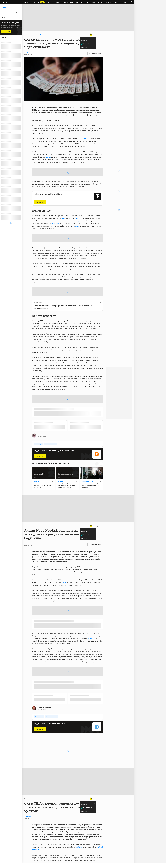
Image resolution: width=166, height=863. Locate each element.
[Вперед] (105, 471)
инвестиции (55, 223)
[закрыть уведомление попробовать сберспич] (94, 39)
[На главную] (4, 2)
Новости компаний (62, 845)
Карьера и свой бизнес (87, 526)
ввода (64, 218)
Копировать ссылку (96, 53)
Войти (125, 2)
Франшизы (57, 2)
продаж (77, 218)
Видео (71, 2)
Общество (36, 526)
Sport (88, 2)
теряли (63, 628)
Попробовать (84, 47)
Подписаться (40, 202)
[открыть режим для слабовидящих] (91, 34)
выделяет (84, 139)
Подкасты (65, 2)
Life (77, 2)
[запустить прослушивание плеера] (94, 34)
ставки (77, 226)
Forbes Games (38, 2)
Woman (82, 2)
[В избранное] (52, 526)
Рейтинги (49, 2)
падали (67, 625)
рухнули (90, 684)
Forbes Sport (85, 845)
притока (48, 157)
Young (93, 2)
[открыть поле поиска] (131, 2)
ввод (77, 221)
